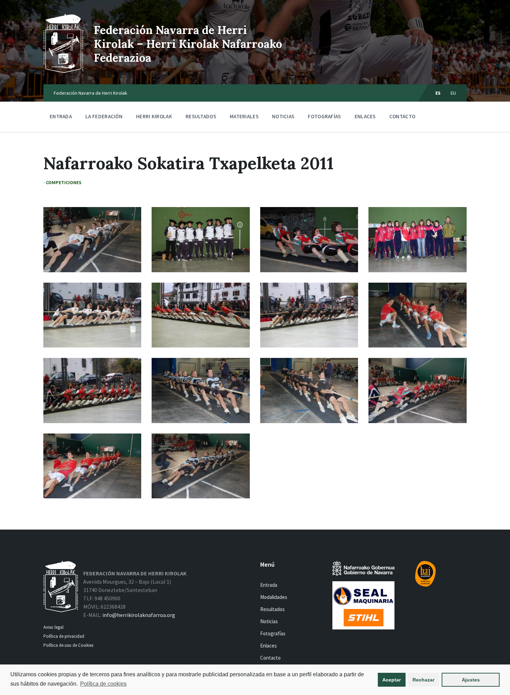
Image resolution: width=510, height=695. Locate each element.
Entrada (61, 116)
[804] (200, 390)
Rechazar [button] (423, 680)
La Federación (103, 116)
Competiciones (64, 182)
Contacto (402, 116)
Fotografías (324, 116)
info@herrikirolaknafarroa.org (138, 614)
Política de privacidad (63, 636)
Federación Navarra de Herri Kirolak (90, 93)
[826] (92, 390)
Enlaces (365, 116)
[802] (309, 390)
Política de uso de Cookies (68, 645)
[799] (92, 239)
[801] (200, 466)
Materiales (244, 116)
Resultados (201, 116)
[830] (309, 239)
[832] (200, 239)
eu (453, 93)
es (438, 93)
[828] (200, 315)
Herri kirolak (154, 116)
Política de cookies (103, 684)
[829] (92, 315)
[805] (417, 315)
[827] (309, 315)
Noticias (283, 116)
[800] (92, 466)
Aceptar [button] (391, 680)
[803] (417, 390)
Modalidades (273, 597)
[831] (417, 239)
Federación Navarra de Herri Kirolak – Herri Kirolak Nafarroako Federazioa (188, 44)
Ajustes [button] (471, 680)
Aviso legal (53, 627)
